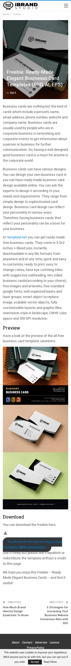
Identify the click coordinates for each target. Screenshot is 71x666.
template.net (17, 237)
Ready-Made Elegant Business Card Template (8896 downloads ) (32, 544)
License (54, 642)
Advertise (41, 642)
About (16, 642)
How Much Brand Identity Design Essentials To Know (15, 611)
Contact (27, 642)
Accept (35, 662)
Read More (50, 662)
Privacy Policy (35, 647)
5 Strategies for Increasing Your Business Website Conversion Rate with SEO (54, 615)
